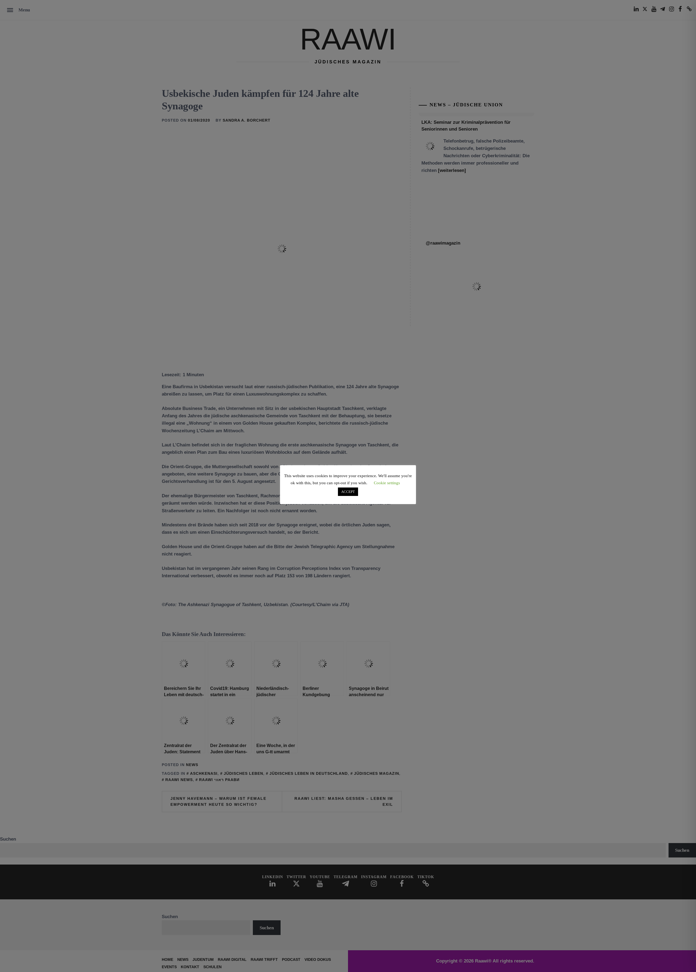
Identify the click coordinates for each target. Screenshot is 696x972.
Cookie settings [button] (387, 483)
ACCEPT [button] (348, 492)
